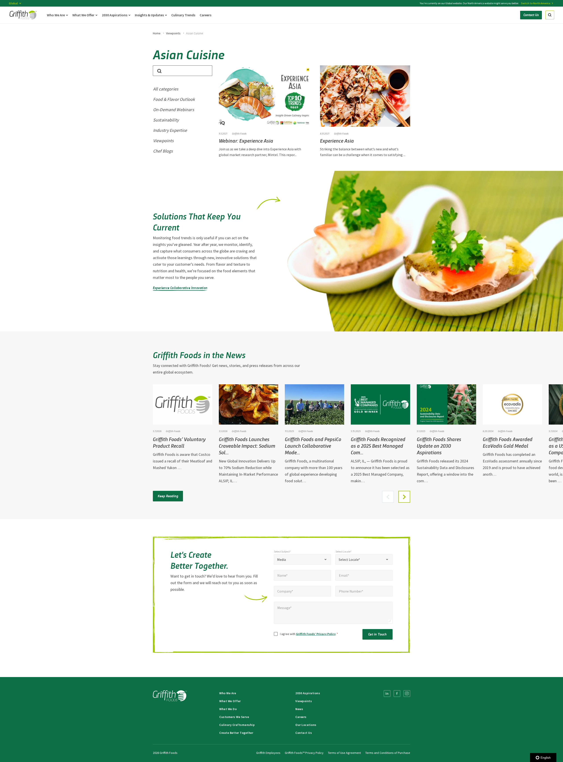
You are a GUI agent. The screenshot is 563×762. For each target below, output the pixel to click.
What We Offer (230, 701)
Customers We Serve (234, 717)
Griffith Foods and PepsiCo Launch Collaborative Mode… (313, 445)
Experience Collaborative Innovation (180, 287)
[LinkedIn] (387, 693)
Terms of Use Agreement (344, 753)
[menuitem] (387, 693)
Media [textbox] (281, 559)
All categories (165, 89)
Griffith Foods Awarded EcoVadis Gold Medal (507, 442)
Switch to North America (535, 3)
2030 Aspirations (307, 693)
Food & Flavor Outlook (174, 99)
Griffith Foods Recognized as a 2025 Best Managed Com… (378, 445)
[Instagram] (407, 693)
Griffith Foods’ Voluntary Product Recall (179, 442)
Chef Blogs (163, 151)
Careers (301, 717)
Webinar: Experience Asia (246, 140)
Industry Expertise (170, 130)
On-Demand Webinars (173, 109)
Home (157, 33)
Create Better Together (236, 733)
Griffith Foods (239, 133)
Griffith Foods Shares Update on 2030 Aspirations (439, 445)
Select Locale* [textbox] (349, 559)
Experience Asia (337, 140)
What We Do (228, 709)
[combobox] (302, 559)
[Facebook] (397, 693)
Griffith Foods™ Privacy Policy (304, 753)
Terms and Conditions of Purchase (387, 753)
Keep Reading (168, 495)
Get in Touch (377, 634)
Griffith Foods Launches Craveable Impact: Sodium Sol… (247, 445)
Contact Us (303, 733)
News (299, 709)
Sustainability (166, 120)
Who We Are (227, 693)
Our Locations (305, 725)
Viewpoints (173, 33)
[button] (404, 497)
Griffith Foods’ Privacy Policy (316, 634)
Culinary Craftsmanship (237, 725)
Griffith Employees (268, 753)
